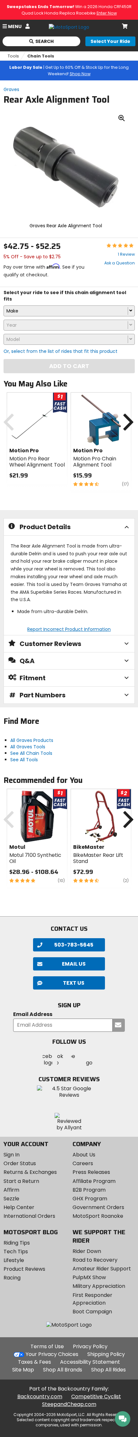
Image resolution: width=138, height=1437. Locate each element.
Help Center (19, 1207)
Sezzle (11, 1198)
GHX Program (90, 1198)
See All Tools (24, 759)
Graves (11, 89)
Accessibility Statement (90, 1362)
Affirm (11, 1190)
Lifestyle (14, 1260)
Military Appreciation (99, 1286)
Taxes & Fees (34, 1362)
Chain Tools (40, 56)
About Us (84, 1154)
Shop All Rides (108, 1369)
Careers (83, 1163)
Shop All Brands (62, 1369)
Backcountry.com (39, 1396)
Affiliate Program (94, 1181)
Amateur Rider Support (102, 1268)
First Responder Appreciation (92, 1299)
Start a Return (21, 1181)
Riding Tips (17, 1243)
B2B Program (89, 1190)
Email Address (32, 1014)
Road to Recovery (95, 1260)
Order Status (20, 1163)
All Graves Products (31, 740)
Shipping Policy (106, 1354)
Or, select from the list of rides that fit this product (60, 351)
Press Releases (91, 1172)
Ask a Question (119, 263)
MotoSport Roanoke (98, 1216)
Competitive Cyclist (96, 1396)
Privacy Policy (90, 1346)
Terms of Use (47, 1346)
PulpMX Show (89, 1277)
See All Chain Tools (31, 753)
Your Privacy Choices (52, 1354)
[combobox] (69, 310)
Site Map (23, 1369)
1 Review (126, 254)
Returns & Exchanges (30, 1172)
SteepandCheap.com (69, 1404)
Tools (13, 56)
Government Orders (98, 1207)
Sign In (12, 1154)
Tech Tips (16, 1251)
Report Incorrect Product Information (69, 629)
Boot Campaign (92, 1311)
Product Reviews (24, 1269)
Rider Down (87, 1251)
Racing (12, 1277)
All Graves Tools (27, 747)
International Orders (29, 1216)
